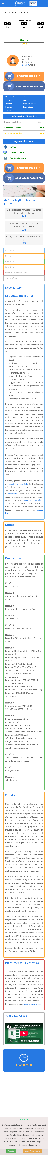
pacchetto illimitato (18, 484)
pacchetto (12, 493)
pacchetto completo (33, 500)
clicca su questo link (32, 1004)
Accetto (11, 1151)
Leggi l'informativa (32, 1151)
